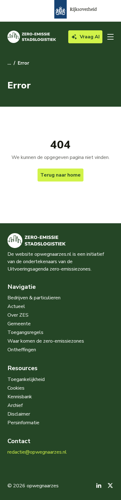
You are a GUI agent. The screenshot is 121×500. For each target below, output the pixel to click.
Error (23, 63)
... (9, 63)
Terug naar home (60, 175)
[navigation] (110, 37)
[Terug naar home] (31, 37)
